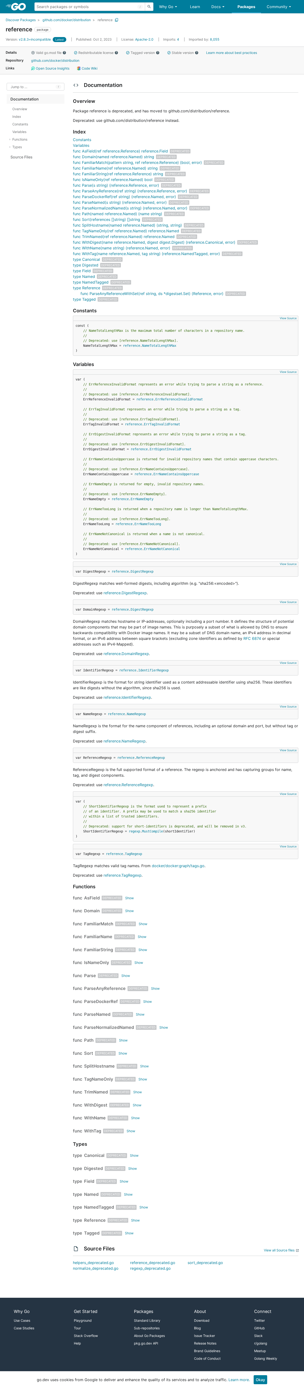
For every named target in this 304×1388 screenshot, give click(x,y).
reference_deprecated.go (152, 1262)
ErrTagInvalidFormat (162, 424)
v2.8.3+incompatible (29, 39)
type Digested (85, 265)
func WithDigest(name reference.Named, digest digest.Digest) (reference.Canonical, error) (154, 242)
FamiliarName (98, 936)
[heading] (20, 6)
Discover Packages (21, 20)
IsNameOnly (96, 962)
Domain (92, 910)
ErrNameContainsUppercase (176, 474)
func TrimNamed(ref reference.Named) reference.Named (124, 236)
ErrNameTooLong (147, 524)
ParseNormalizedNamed (109, 1027)
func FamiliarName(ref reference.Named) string (115, 168)
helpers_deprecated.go (93, 1262)
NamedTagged (99, 1207)
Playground (83, 1320)
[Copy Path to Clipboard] (116, 20)
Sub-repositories (147, 1328)
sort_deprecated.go (205, 1262)
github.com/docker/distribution (67, 20)
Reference (95, 1220)
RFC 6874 (252, 638)
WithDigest (95, 1105)
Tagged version (143, 53)
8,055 (204, 39)
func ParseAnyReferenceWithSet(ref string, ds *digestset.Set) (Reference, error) (152, 293)
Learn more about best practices (231, 53)
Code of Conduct (207, 1358)
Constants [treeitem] (20, 124)
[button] (33, 53)
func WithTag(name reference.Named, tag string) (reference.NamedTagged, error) (146, 253)
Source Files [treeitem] (21, 157)
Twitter (259, 1320)
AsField (92, 897)
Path (89, 1040)
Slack (258, 1336)
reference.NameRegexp (125, 741)
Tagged (92, 1233)
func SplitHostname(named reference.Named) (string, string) (127, 225)
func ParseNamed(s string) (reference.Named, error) (120, 202)
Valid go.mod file (48, 53)
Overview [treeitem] (19, 109)
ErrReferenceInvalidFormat (179, 399)
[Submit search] (149, 6)
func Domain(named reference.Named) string (113, 156)
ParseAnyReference (105, 988)
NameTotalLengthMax (159, 345)
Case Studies (24, 1328)
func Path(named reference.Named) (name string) (117, 213)
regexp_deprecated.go (150, 1268)
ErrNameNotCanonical (162, 549)
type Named (84, 276)
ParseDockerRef (101, 1001)
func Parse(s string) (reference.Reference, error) (116, 185)
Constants (82, 139)
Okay (260, 1379)
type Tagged (84, 299)
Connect (262, 1311)
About (200, 1311)
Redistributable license (95, 53)
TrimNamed (96, 1091)
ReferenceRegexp (150, 758)
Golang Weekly (265, 1358)
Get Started (85, 1311)
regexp (134, 831)
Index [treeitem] (16, 116)
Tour (77, 1328)
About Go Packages (149, 1336)
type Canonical (86, 259)
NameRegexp (136, 714)
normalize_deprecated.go (96, 1268)
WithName (95, 1117)
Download (201, 1320)
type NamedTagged (91, 282)
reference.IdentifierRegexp (127, 697)
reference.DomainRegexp (126, 653)
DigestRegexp (142, 571)
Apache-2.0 (144, 39)
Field (89, 1181)
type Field (82, 270)
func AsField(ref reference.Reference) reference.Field (120, 151)
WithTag (92, 1130)
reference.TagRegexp (123, 875)
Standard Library (147, 1320)
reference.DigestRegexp (125, 592)
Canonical (94, 1155)
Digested (93, 1168)
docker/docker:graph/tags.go (178, 865)
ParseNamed (97, 1014)
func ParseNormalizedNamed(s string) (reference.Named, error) (130, 208)
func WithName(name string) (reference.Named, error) (121, 248)
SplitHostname (99, 1066)
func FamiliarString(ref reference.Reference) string (118, 173)
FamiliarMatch (98, 923)
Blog (197, 1328)
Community (277, 6)
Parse (90, 975)
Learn (195, 6)
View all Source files (279, 1250)
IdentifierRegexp (153, 670)
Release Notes (205, 1343)
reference (105, 20)
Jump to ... (19, 87)
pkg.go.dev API (146, 1343)
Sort (88, 1053)
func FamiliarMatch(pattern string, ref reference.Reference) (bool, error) (137, 162)
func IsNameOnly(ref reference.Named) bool (112, 179)
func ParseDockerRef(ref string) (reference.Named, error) (124, 196)
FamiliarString (98, 949)
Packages (246, 6)
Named (91, 1194)
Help (77, 1343)
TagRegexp (133, 854)
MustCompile (152, 831)
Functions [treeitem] (19, 139)
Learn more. (239, 1379)
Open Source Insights (52, 68)
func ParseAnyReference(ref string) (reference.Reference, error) (130, 191)
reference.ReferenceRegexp (128, 784)
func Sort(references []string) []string (106, 219)
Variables (81, 145)
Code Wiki (89, 68)
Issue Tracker (204, 1336)
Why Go (166, 6)
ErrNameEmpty (142, 499)
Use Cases (22, 1320)
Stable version (183, 53)
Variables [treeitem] (19, 132)
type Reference (86, 287)
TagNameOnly (98, 1079)
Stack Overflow (86, 1336)
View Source (288, 318)
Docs (216, 6)
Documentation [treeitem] (24, 99)
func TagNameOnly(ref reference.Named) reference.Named (126, 230)
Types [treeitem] (17, 147)
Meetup (260, 1351)
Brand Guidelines (207, 1351)
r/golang (260, 1343)
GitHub (259, 1328)
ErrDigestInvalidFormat (170, 449)
